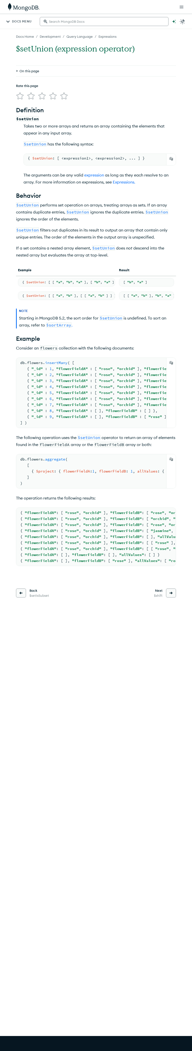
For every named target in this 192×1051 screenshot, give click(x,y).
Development (50, 36)
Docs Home (25, 36)
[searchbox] (104, 21)
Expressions (107, 36)
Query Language (79, 36)
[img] (20, 96)
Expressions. (124, 182)
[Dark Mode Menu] (182, 21)
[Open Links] (181, 7)
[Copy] (171, 158)
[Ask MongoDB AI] (174, 21)
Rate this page (27, 86)
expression (94, 175)
